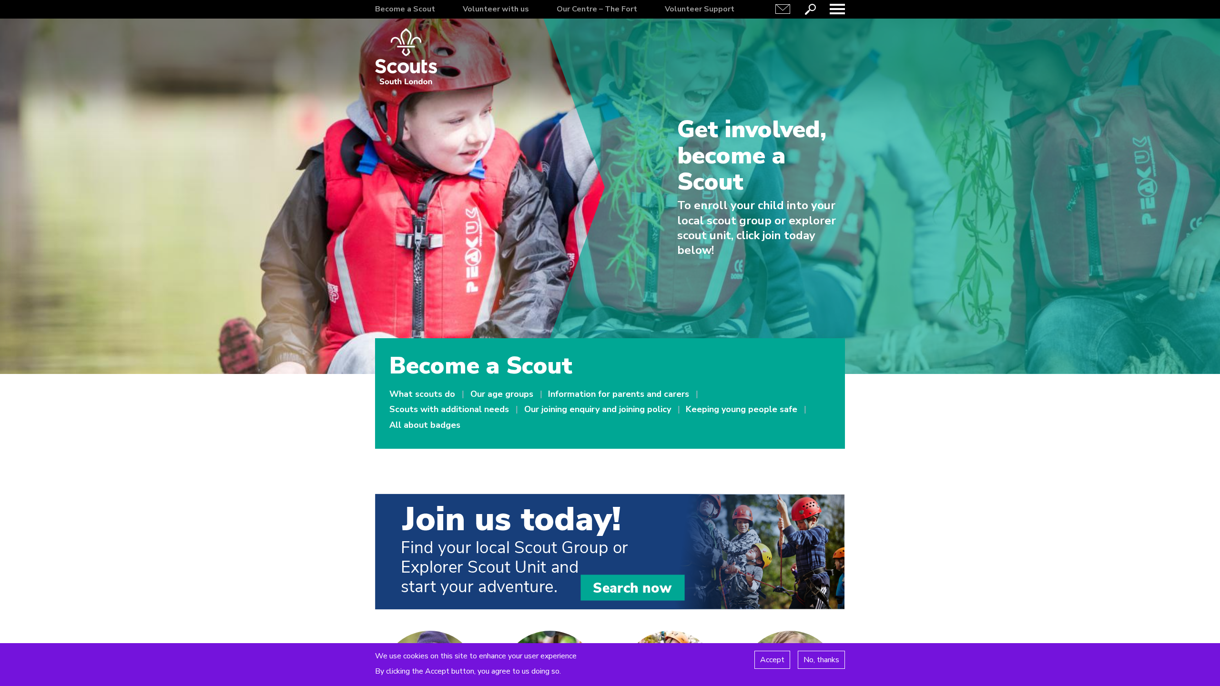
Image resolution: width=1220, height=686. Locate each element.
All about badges (424, 425)
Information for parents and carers (618, 394)
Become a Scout (405, 9)
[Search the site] (810, 9)
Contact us (783, 9)
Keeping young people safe (741, 409)
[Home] (406, 56)
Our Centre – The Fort (597, 9)
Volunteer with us (496, 9)
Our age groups (501, 394)
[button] (837, 9)
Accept (772, 659)
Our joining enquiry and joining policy (597, 409)
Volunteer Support (699, 9)
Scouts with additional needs (449, 409)
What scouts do (422, 394)
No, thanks (821, 659)
